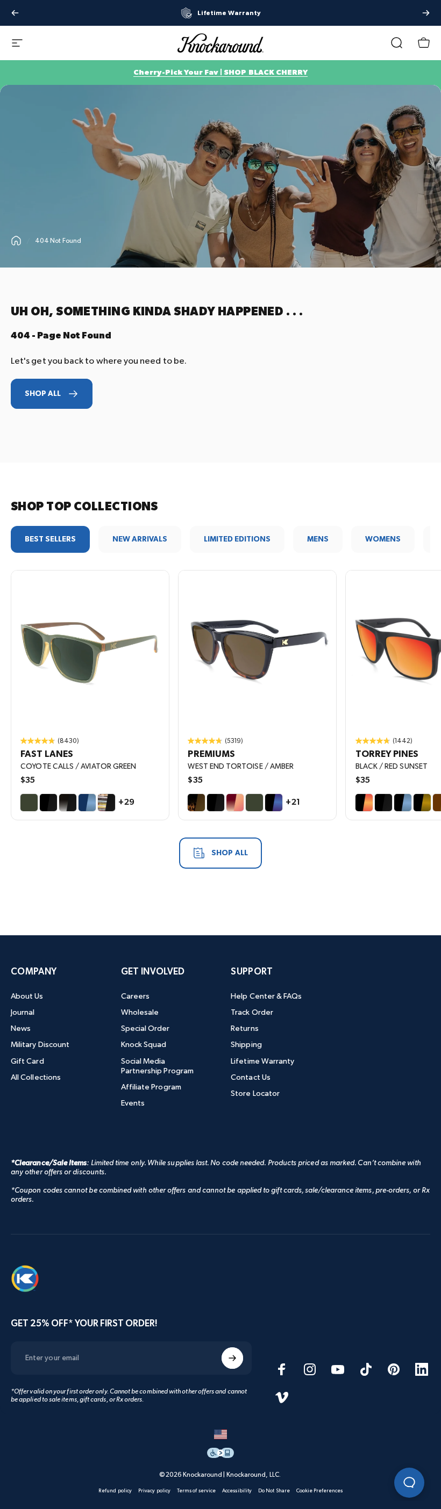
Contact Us (251, 1077)
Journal (23, 1012)
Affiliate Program (151, 1087)
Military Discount (40, 1044)
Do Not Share (274, 1491)
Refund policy (115, 1491)
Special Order (145, 1028)
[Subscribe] (232, 1358)
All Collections (36, 1077)
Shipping (246, 1044)
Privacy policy (154, 1491)
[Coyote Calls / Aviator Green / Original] (90, 649)
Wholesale (140, 1012)
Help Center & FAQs (266, 996)
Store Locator (255, 1093)
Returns (245, 1028)
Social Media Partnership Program (157, 1066)
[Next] (426, 13)
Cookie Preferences (319, 1491)
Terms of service (196, 1491)
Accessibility (237, 1491)
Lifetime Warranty (262, 1061)
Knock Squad (144, 1044)
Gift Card (27, 1061)
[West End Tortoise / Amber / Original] (257, 649)
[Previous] (15, 13)
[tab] (50, 539)
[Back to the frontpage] (16, 240)
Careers (135, 996)
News (21, 1028)
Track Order (252, 1012)
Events (133, 1103)
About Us (27, 996)
